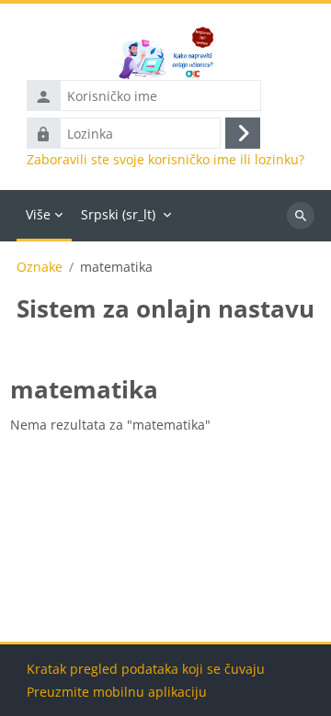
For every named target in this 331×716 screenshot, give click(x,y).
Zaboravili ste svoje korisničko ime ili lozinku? (165, 159)
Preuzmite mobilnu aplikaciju (117, 691)
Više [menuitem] (38, 214)
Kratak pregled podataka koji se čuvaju (146, 668)
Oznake (40, 267)
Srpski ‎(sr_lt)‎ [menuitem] (118, 214)
